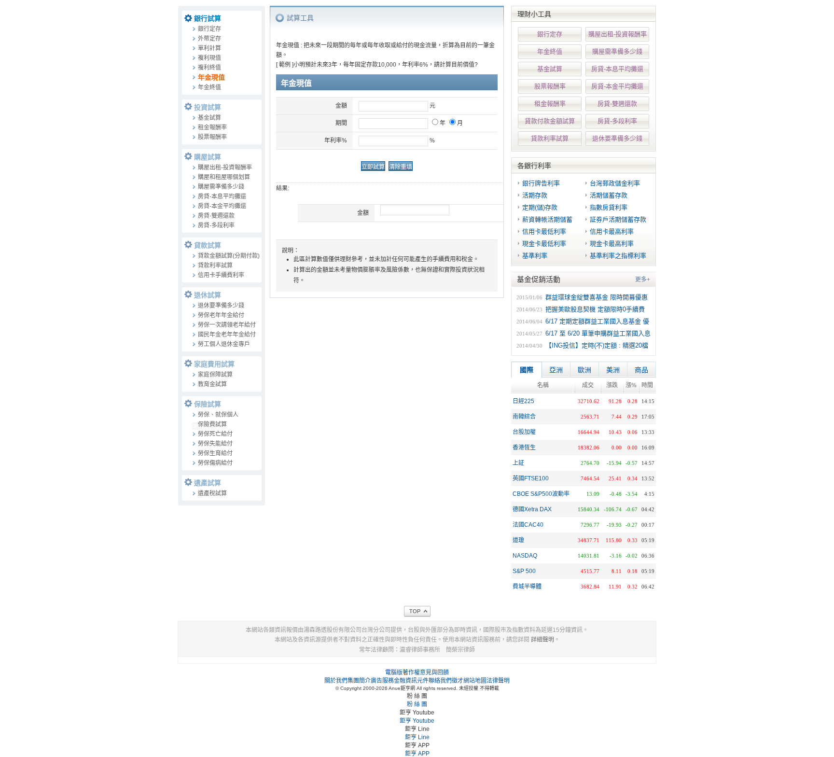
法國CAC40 (528, 524)
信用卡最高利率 (612, 231)
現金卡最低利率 (544, 243)
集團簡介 (359, 680)
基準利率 (534, 255)
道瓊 (518, 540)
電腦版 (394, 672)
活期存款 (534, 195)
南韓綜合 (524, 416)
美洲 (613, 370)
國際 (526, 370)
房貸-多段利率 (216, 225)
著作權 (411, 672)
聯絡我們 (440, 680)
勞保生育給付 (215, 453)
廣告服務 (382, 680)
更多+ (642, 279)
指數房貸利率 (608, 207)
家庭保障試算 (215, 374)
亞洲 (556, 370)
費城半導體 (527, 586)
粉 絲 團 (417, 704)
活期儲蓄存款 (608, 195)
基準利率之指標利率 (618, 255)
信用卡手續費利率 (221, 275)
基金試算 (209, 117)
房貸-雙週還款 (216, 215)
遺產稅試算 (212, 493)
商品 (641, 370)
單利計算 (209, 48)
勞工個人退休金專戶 (224, 344)
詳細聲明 (542, 639)
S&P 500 (524, 571)
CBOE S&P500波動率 (541, 494)
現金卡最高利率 (612, 243)
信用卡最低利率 (544, 231)
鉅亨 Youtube (417, 720)
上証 (518, 463)
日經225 (523, 401)
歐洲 (584, 370)
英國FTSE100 (531, 478)
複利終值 (209, 67)
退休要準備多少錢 (221, 305)
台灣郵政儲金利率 (615, 183)
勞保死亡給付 (215, 434)
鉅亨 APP (417, 753)
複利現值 (209, 58)
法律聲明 (498, 680)
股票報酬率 (212, 137)
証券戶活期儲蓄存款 (618, 219)
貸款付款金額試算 (550, 121)
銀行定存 (209, 29)
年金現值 (211, 77)
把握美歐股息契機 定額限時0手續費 (595, 309)
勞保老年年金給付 (221, 315)
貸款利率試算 (215, 265)
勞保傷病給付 (215, 463)
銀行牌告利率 (541, 183)
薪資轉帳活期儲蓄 (547, 219)
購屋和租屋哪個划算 (224, 177)
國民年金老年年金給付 (227, 334)
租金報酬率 (212, 127)
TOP (414, 611)
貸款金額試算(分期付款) (229, 255)
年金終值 (209, 87)
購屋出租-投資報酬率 (225, 167)
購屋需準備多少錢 (221, 186)
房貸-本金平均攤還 (222, 206)
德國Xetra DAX (532, 509)
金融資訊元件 (411, 680)
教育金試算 (212, 384)
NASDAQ (525, 555)
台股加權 (524, 432)
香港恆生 (524, 447)
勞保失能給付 (215, 443)
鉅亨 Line (417, 737)
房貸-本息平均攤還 (222, 196)
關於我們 (336, 680)
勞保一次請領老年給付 (227, 325)
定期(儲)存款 (539, 207)
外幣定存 (209, 38)
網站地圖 (474, 680)
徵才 (457, 680)
